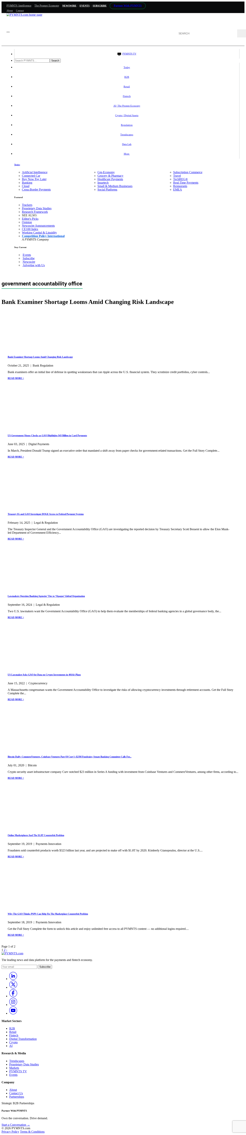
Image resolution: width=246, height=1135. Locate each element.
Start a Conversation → (16, 1124)
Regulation (127, 125)
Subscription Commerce (187, 172)
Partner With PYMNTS (128, 5)
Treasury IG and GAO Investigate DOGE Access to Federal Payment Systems (46, 514)
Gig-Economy (106, 172)
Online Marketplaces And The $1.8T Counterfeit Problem (36, 835)
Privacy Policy (10, 1131)
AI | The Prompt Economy (126, 105)
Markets (14, 1067)
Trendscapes (126, 134)
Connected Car (31, 175)
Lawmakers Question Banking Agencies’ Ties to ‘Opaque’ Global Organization (46, 596)
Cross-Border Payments (36, 189)
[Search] (241, 33)
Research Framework (35, 211)
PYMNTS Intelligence (19, 5)
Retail (127, 86)
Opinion (27, 222)
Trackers (27, 205)
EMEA (177, 189)
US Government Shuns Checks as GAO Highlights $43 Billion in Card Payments (47, 435)
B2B (126, 77)
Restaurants (180, 186)
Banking (27, 182)
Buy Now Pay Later (34, 179)
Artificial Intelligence (34, 172)
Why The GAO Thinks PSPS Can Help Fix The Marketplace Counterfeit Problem (48, 914)
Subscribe (29, 258)
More (127, 153)
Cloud (25, 186)
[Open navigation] (8, 32)
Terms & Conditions (32, 1131)
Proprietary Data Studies (37, 208)
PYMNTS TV (129, 53)
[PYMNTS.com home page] (24, 14)
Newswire (69, 5)
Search (55, 60)
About (10, 10)
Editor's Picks (30, 218)
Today (127, 67)
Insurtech (103, 182)
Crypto (13, 1042)
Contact (20, 10)
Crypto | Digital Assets (126, 115)
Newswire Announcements (38, 225)
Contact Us (16, 1093)
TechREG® (180, 179)
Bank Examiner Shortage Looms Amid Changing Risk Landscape (40, 357)
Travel (177, 175)
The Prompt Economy (46, 5)
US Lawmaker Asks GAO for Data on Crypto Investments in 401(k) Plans (44, 674)
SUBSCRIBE (100, 5)
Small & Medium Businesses (114, 186)
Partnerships (16, 1096)
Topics (17, 164)
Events (85, 5)
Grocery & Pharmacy (110, 175)
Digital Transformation (23, 1038)
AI (10, 1045)
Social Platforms (107, 189)
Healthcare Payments (110, 179)
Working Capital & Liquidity (39, 232)
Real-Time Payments (185, 182)
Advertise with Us (34, 265)
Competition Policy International (43, 236)
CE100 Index (30, 229)
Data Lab (126, 144)
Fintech (127, 96)
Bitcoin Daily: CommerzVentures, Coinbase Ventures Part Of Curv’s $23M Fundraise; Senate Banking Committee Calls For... (69, 756)
